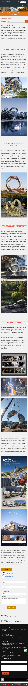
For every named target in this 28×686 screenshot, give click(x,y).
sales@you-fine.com (10, 576)
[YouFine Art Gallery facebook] (1, 639)
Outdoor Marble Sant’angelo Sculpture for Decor (11, 616)
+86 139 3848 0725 (7, 634)
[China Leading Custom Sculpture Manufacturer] (6, 1)
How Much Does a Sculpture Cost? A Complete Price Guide (14, 645)
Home (4, 684)
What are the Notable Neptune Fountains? (11, 654)
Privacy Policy (19, 680)
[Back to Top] (2, 680)
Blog (8, 17)
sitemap (14, 680)
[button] (22, 5)
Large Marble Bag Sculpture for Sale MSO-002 (11, 621)
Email (18, 684)
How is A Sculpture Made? (7, 652)
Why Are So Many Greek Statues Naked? (10, 656)
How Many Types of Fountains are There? (11, 655)
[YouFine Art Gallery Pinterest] (2, 639)
